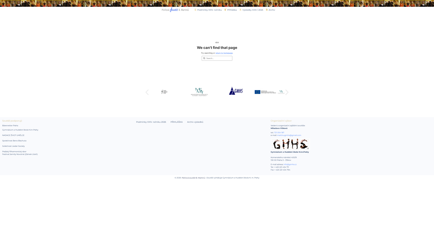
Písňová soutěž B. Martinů (193, 178)
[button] (147, 92)
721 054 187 (279, 132)
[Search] (204, 58)
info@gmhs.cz (290, 164)
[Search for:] (217, 58)
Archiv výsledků (195, 122)
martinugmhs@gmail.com (289, 135)
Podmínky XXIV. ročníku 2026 (151, 122)
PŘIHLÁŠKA (177, 122)
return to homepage (224, 53)
